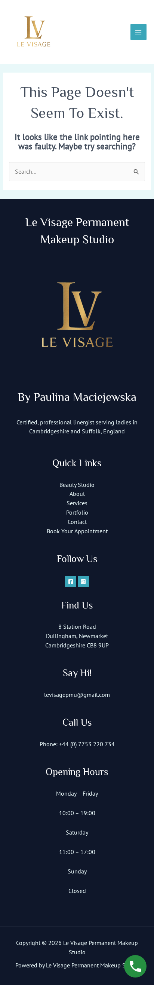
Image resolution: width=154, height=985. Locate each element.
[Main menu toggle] (138, 32)
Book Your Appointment (77, 531)
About (77, 493)
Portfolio (77, 512)
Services (77, 503)
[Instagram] (83, 581)
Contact (77, 521)
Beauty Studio (77, 484)
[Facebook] (70, 581)
